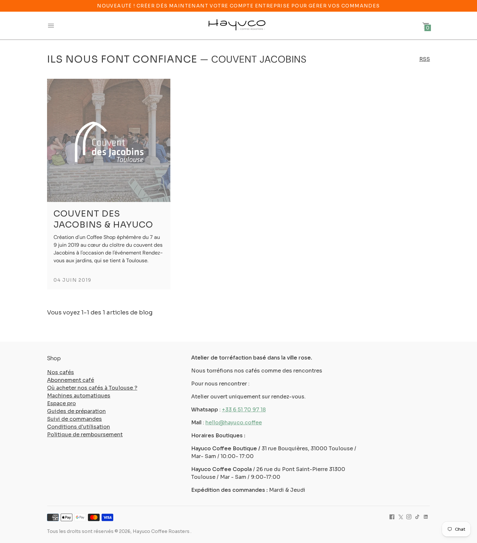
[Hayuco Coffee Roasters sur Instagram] (408, 516)
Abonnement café (70, 380)
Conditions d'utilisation (78, 426)
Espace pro (61, 403)
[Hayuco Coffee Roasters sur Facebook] (392, 516)
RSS (424, 59)
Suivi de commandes (74, 419)
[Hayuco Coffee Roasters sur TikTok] (417, 516)
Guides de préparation (76, 411)
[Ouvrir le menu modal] (51, 26)
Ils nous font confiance (122, 59)
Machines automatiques (78, 395)
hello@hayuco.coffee (233, 422)
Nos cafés (60, 372)
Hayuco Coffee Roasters (161, 531)
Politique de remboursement (85, 434)
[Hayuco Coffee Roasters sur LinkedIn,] (425, 516)
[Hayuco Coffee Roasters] (237, 25)
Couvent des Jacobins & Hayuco (103, 219)
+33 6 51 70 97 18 (244, 409)
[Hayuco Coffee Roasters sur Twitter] (400, 516)
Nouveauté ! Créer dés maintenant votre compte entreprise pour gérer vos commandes (238, 6)
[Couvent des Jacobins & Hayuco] (108, 140)
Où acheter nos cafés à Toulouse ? (92, 387)
